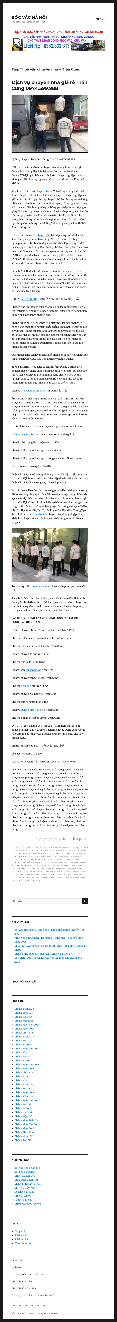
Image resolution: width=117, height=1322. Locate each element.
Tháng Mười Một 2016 (26, 1124)
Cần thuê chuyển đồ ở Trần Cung (64, 847)
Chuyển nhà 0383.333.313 (35, 847)
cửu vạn (26, 685)
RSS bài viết (20, 1235)
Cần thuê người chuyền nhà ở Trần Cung (52, 850)
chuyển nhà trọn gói (32, 709)
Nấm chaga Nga (23, 1199)
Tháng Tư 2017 (22, 1104)
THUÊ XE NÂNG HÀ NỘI (27, 1203)
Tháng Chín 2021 (24, 1072)
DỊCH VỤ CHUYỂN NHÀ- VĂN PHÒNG (33, 1295)
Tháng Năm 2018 (24, 1096)
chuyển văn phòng (66, 856)
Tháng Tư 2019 (22, 1088)
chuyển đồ (26, 853)
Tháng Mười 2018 (24, 1092)
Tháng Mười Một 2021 (26, 1064)
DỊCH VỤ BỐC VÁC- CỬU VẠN (28, 1274)
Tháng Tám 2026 (24, 1008)
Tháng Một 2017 (23, 1116)
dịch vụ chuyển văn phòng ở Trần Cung (58, 871)
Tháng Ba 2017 (22, 1108)
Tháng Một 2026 (23, 1020)
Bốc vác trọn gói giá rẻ (27, 1167)
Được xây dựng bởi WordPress (43, 1313)
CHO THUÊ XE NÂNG (24, 1288)
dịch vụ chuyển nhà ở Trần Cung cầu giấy (40, 868)
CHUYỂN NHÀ (30, 298)
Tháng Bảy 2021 (23, 1080)
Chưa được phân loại (26, 1179)
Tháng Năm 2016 (23, 1136)
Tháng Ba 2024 (23, 1044)
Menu (99, 19)
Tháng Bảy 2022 (23, 1052)
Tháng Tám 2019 (23, 1084)
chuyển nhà (42, 191)
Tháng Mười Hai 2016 (26, 1120)
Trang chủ (17, 1260)
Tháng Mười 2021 (24, 1068)
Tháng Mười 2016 (24, 1128)
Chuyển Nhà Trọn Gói (33, 390)
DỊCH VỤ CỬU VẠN (24, 1187)
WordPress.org (23, 1243)
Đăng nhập (20, 1231)
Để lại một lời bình (32, 880)
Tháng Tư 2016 (22, 1140)
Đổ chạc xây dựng (24, 1191)
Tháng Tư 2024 (23, 1040)
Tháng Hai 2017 (23, 1112)
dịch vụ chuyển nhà (56, 862)
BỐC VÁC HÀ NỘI (29, 17)
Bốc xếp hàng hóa (24, 1171)
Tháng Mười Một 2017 (26, 1100)
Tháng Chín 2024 (24, 1032)
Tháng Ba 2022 (22, 1060)
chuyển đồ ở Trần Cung (41, 853)
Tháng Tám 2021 (23, 1076)
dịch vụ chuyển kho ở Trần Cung (31, 862)
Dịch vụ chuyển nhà (23, 434)
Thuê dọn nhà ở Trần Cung (52, 877)
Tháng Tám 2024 (24, 1036)
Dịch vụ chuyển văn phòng (27, 871)
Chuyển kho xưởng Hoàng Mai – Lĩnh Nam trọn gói (43, 953)
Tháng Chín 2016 (24, 1132)
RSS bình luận (22, 1239)
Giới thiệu (17, 1267)
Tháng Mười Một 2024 (27, 1024)
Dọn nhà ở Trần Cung (39, 874)
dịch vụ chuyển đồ (47, 859)
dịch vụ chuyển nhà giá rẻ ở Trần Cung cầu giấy (46, 865)
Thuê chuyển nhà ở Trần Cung (63, 874)
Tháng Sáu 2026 (23, 1016)
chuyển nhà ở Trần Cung (28, 856)
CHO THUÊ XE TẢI (24, 1175)
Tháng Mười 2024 (24, 1028)
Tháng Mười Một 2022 (26, 1048)
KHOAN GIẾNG (22, 1195)
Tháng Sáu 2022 (23, 1056)
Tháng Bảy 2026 (23, 1012)
